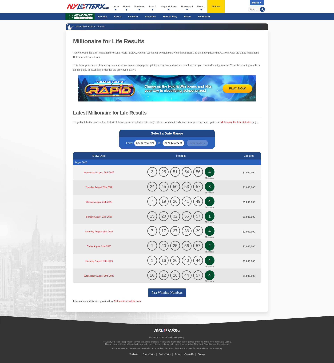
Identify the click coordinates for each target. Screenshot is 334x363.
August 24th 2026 (99, 202)
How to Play (170, 16)
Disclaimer (133, 354)
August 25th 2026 (98, 187)
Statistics (150, 16)
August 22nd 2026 (99, 231)
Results (102, 16)
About (117, 16)
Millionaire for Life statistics (235, 122)
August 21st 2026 (99, 246)
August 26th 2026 (99, 172)
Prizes (187, 16)
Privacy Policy (149, 354)
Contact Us (189, 354)
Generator (204, 16)
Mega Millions (169, 6)
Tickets (216, 6)
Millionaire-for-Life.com (127, 301)
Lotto (116, 6)
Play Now (237, 88)
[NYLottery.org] (87, 7)
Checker (133, 16)
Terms (177, 354)
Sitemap (201, 354)
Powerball (187, 6)
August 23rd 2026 (99, 216)
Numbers (139, 6)
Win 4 (126, 6)
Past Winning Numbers (167, 292)
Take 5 (152, 6)
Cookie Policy (165, 354)
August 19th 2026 (99, 276)
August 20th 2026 (99, 261)
